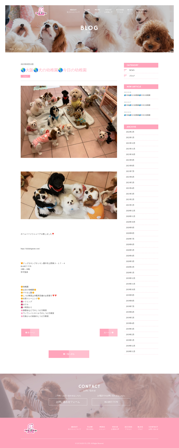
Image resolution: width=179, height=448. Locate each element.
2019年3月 (130, 329)
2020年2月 (130, 267)
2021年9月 (130, 160)
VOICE (108, 11)
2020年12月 (130, 211)
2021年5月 (130, 183)
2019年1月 (130, 340)
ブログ (19, 48)
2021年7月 (130, 171)
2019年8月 (130, 301)
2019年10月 (130, 290)
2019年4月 (130, 323)
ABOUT (73, 11)
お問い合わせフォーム (68, 402)
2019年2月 (130, 335)
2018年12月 (130, 346)
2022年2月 (130, 132)
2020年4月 (130, 256)
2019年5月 (130, 318)
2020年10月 (130, 222)
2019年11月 (130, 284)
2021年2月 (130, 199)
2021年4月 (130, 188)
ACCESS (120, 11)
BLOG (130, 11)
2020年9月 (130, 228)
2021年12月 (130, 143)
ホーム (12, 48)
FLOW (87, 11)
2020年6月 (130, 244)
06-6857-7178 (111, 402)
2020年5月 (130, 250)
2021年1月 (130, 205)
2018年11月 (130, 351)
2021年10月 (130, 154)
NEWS (131, 70)
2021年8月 (130, 166)
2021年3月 (130, 194)
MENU (97, 11)
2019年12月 (130, 278)
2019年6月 (130, 312)
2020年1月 (130, 273)
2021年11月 (130, 149)
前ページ (31, 333)
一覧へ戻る (70, 354)
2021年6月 (130, 177)
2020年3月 (130, 261)
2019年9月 (130, 295)
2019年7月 (130, 306)
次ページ (108, 333)
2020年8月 (130, 233)
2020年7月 (130, 239)
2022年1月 (130, 138)
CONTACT (141, 11)
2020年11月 (130, 216)
